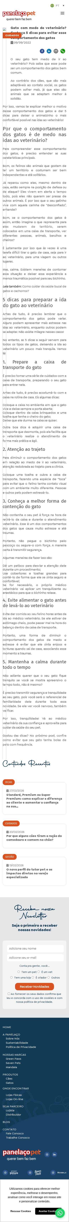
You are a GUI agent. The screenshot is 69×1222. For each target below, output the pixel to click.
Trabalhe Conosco (18, 1137)
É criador (41, 977)
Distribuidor (13, 1114)
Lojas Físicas (14, 1095)
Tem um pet (29, 972)
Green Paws (13, 1059)
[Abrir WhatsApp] (60, 1213)
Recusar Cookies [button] (20, 1211)
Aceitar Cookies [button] (48, 1211)
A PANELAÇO (11, 1034)
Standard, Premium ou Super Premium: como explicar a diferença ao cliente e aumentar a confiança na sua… (34, 800)
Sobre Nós (12, 1038)
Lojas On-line (14, 1099)
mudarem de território (32, 227)
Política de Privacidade (21, 1047)
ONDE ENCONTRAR (16, 1088)
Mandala (11, 1067)
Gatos (9, 1083)
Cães (9, 1078)
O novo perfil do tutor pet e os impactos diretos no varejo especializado (29, 873)
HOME (7, 1027)
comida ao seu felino (30, 614)
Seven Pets (13, 1063)
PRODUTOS (10, 1074)
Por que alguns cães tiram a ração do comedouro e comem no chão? (34, 838)
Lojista (10, 1110)
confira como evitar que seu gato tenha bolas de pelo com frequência (34, 740)
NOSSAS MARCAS (14, 1055)
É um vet (46, 972)
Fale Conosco (15, 1133)
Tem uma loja (22, 977)
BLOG (6, 1122)
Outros (55, 977)
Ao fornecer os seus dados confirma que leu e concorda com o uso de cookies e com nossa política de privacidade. (34, 998)
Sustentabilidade (17, 1043)
